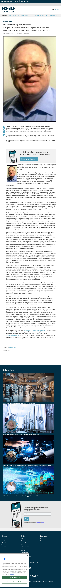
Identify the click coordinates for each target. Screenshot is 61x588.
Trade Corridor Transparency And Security (35, 330)
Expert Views (7, 22)
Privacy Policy (11, 574)
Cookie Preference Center (14, 581)
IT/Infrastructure (24, 552)
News (3, 538)
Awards (41, 540)
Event (41, 538)
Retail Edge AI (24, 15)
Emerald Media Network (6, 1)
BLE (21, 544)
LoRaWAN (23, 550)
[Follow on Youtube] (30, 568)
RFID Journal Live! (25, 1)
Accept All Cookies (14, 577)
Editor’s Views (4, 542)
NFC (22, 548)
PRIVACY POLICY (37, 582)
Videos (3, 544)
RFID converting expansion (37, 15)
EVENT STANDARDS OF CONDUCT (39, 581)
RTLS (22, 540)
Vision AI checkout (14, 15)
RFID (22, 538)
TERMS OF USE (29, 582)
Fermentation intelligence (52, 15)
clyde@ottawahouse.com (13, 335)
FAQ (2, 548)
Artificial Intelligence (25, 546)
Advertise (16, 1)
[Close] (27, 555)
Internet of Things (24, 542)
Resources (4, 546)
